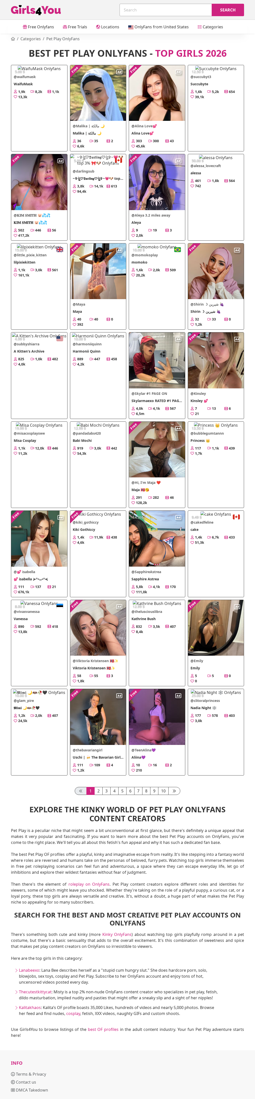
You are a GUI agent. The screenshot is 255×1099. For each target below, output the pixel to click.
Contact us (25, 1082)
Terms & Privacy (30, 1074)
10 (163, 791)
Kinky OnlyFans (116, 934)
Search (228, 10)
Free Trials (77, 27)
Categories (212, 27)
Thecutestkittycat (35, 992)
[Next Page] (174, 791)
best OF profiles (103, 1029)
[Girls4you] (36, 10)
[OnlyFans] (13, 39)
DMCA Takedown (31, 1090)
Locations (109, 27)
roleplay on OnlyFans (89, 884)
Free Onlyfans (40, 27)
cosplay (73, 1013)
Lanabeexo (29, 970)
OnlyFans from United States (161, 27)
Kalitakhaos (30, 1007)
